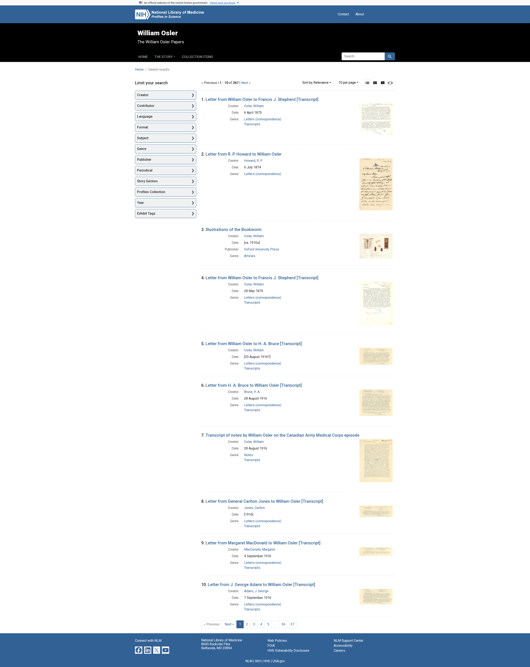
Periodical (144, 170)
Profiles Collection (151, 192)
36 (283, 624)
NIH (258, 661)
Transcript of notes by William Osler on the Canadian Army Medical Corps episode (282, 435)
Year (140, 203)
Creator (143, 95)
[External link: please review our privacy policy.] (138, 650)
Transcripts (252, 124)
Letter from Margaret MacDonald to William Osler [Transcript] (263, 542)
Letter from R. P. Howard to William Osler (244, 154)
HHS (266, 661)
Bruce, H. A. (252, 392)
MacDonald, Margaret (259, 549)
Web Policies (277, 641)
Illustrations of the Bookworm (233, 229)
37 (292, 624)
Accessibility (343, 646)
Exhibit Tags (146, 213)
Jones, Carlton (254, 508)
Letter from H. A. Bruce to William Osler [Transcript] (254, 385)
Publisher (144, 160)
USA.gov (279, 661)
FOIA (271, 646)
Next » (246, 83)
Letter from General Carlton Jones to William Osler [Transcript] (264, 501)
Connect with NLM (148, 641)
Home (143, 57)
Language (144, 116)
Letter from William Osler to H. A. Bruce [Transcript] (254, 343)
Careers (339, 650)
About (359, 14)
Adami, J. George (256, 591)
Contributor (145, 106)
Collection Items (197, 57)
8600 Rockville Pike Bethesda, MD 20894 (216, 646)
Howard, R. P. (253, 161)
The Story (163, 57)
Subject (142, 138)
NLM (248, 661)
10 (347, 82)
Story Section (147, 181)
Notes (248, 455)
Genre (141, 149)
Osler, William (254, 106)
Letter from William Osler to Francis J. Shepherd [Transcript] (262, 99)
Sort (315, 83)
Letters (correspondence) (262, 119)
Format (142, 127)
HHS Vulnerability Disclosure (288, 650)
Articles (249, 256)
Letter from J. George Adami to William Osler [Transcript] (261, 584)
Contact (343, 14)
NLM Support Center (348, 641)
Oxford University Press (261, 249)
